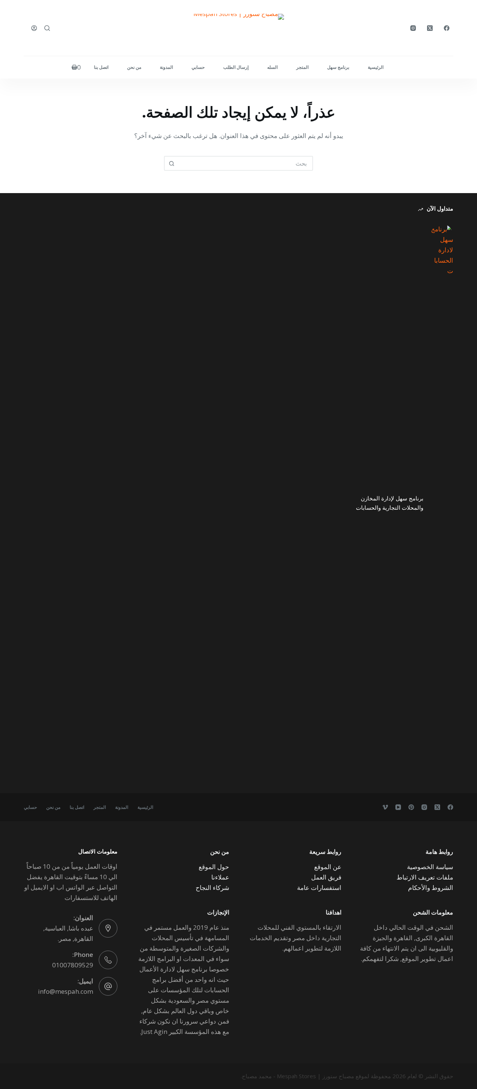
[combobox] (245, 163)
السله (272, 67)
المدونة (166, 67)
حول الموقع (214, 866)
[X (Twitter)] (430, 28)
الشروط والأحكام (430, 887)
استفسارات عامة (319, 887)
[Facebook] (446, 28)
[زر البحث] (171, 163)
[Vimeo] (385, 807)
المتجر (302, 67)
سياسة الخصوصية (430, 866)
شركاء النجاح (212, 887)
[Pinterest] (411, 807)
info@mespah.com (65, 991)
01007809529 (72, 965)
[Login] (34, 28)
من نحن (134, 67)
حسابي (198, 67)
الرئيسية (375, 67)
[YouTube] (398, 807)
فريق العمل (326, 877)
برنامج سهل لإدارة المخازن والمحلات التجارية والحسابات (389, 502)
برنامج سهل (338, 67)
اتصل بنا (101, 67)
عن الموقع (327, 866)
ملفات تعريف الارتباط (425, 877)
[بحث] (47, 28)
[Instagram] (413, 28)
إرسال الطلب (236, 67)
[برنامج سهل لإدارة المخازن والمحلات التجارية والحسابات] (442, 503)
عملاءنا (220, 877)
